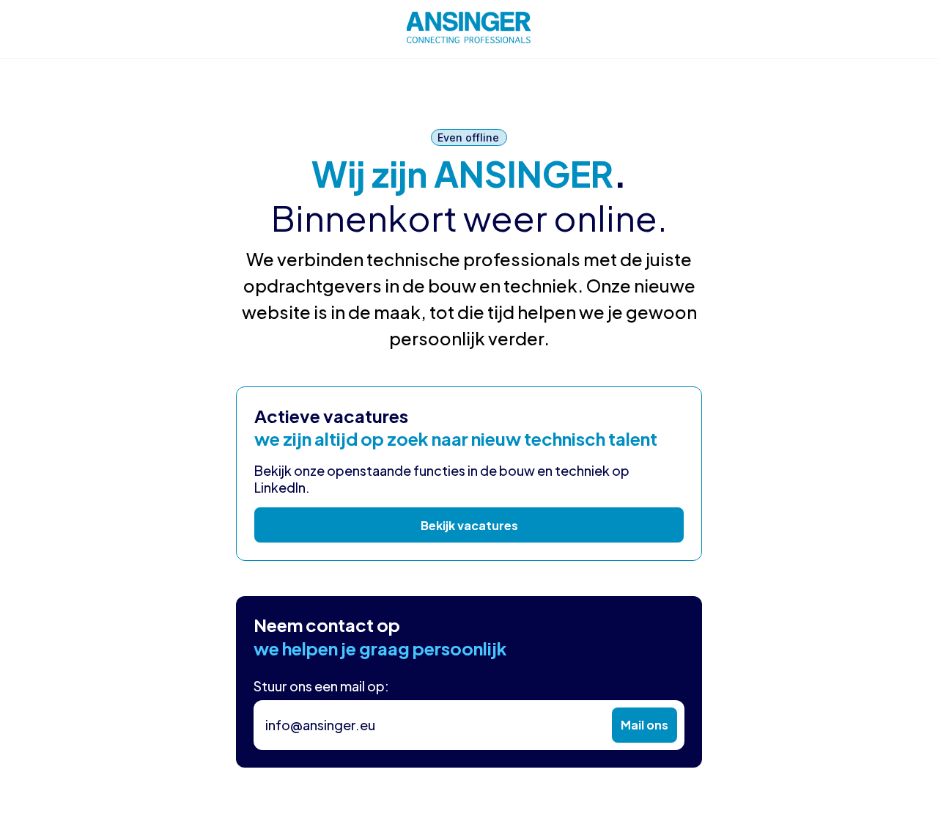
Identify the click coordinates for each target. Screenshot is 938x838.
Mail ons (644, 724)
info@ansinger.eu (320, 724)
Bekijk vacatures (469, 525)
